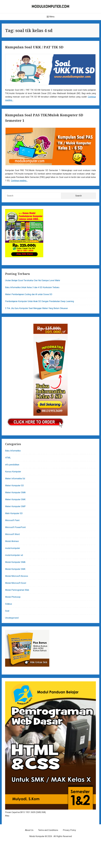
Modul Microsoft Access (16, 576)
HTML (8, 457)
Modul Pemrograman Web (17, 590)
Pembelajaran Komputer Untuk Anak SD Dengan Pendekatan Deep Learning (39, 301)
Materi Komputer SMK (15, 499)
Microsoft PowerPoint (15, 527)
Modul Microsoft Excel (15, 583)
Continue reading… (19, 180)
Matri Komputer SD (14, 513)
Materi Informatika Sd (15, 478)
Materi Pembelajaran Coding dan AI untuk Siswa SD (28, 294)
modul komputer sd (14, 555)
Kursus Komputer (13, 471)
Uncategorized (12, 618)
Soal (7, 611)
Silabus (8, 604)
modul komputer (12, 548)
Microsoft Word (12, 534)
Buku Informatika (13, 450)
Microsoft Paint (12, 520)
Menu (51, 16)
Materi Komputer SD (14, 485)
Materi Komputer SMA (15, 492)
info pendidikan (12, 464)
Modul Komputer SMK (15, 569)
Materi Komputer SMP (15, 506)
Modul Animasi (12, 541)
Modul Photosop (13, 597)
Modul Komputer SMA (15, 562)
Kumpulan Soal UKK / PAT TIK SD (34, 47)
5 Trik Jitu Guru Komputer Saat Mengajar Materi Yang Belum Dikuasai (36, 308)
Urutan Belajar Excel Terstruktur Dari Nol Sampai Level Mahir (32, 280)
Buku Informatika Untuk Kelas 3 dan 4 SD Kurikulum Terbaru (32, 287)
